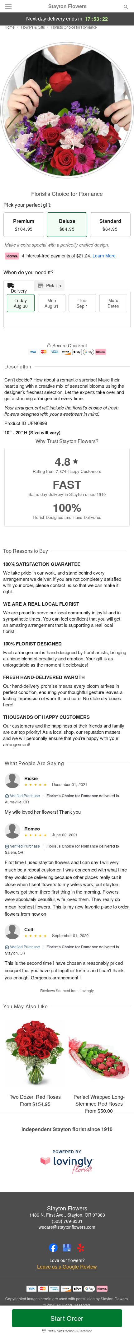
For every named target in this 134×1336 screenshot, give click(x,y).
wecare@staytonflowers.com (67, 1227)
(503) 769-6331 (67, 1221)
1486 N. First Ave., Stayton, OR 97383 (67, 1215)
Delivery (19, 289)
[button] (121, 1322)
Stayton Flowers (67, 6)
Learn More (104, 255)
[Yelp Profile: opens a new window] (80, 1247)
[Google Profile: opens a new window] (67, 1247)
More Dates (113, 303)
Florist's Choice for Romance (72, 795)
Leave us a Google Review (67, 1266)
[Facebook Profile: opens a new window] (53, 1247)
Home (10, 27)
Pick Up (53, 285)
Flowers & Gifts (33, 27)
